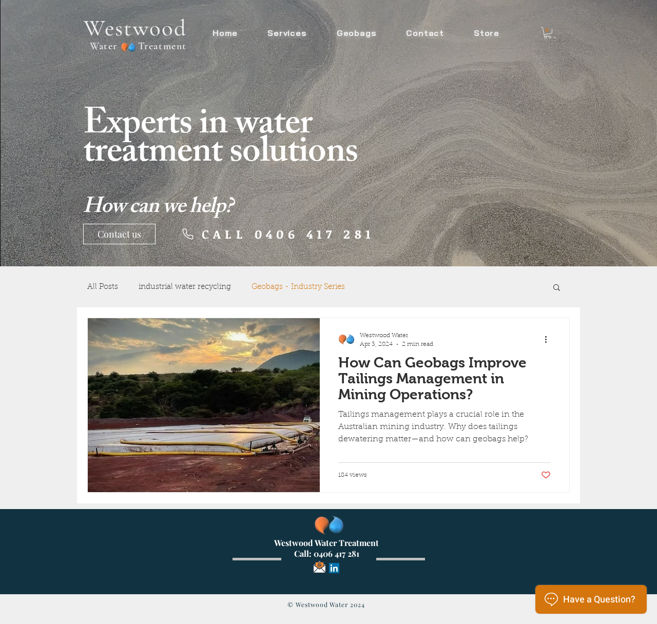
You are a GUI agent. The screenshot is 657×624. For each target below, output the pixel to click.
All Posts (102, 287)
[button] (547, 32)
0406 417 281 (336, 553)
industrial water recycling (185, 287)
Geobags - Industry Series (298, 287)
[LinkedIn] (334, 568)
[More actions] (549, 339)
